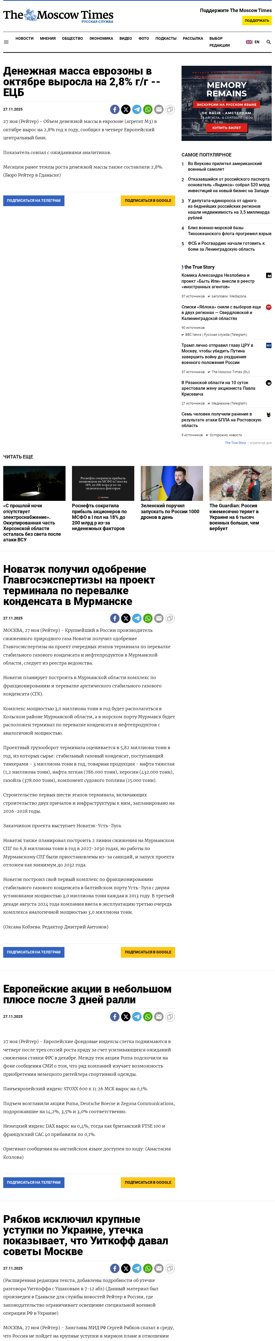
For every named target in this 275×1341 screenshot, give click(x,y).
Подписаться (137, 702)
